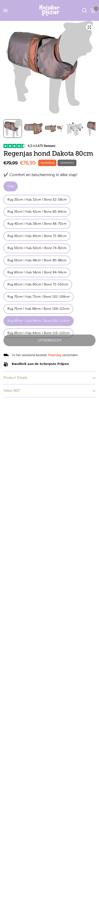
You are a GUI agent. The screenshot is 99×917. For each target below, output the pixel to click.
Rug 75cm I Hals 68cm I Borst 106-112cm (38, 309)
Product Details (15, 378)
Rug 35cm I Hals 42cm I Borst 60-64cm (37, 212)
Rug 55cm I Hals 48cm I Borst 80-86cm (37, 260)
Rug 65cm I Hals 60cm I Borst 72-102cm (37, 284)
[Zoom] (89, 27)
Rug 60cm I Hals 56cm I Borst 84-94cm (37, 272)
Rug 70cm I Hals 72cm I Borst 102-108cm (38, 297)
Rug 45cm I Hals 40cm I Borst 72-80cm (37, 236)
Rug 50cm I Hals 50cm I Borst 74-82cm (37, 248)
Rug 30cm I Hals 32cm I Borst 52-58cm (37, 200)
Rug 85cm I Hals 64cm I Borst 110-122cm (38, 333)
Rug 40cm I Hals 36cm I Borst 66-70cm (37, 224)
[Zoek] (84, 10)
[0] (92, 10)
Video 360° (11, 391)
